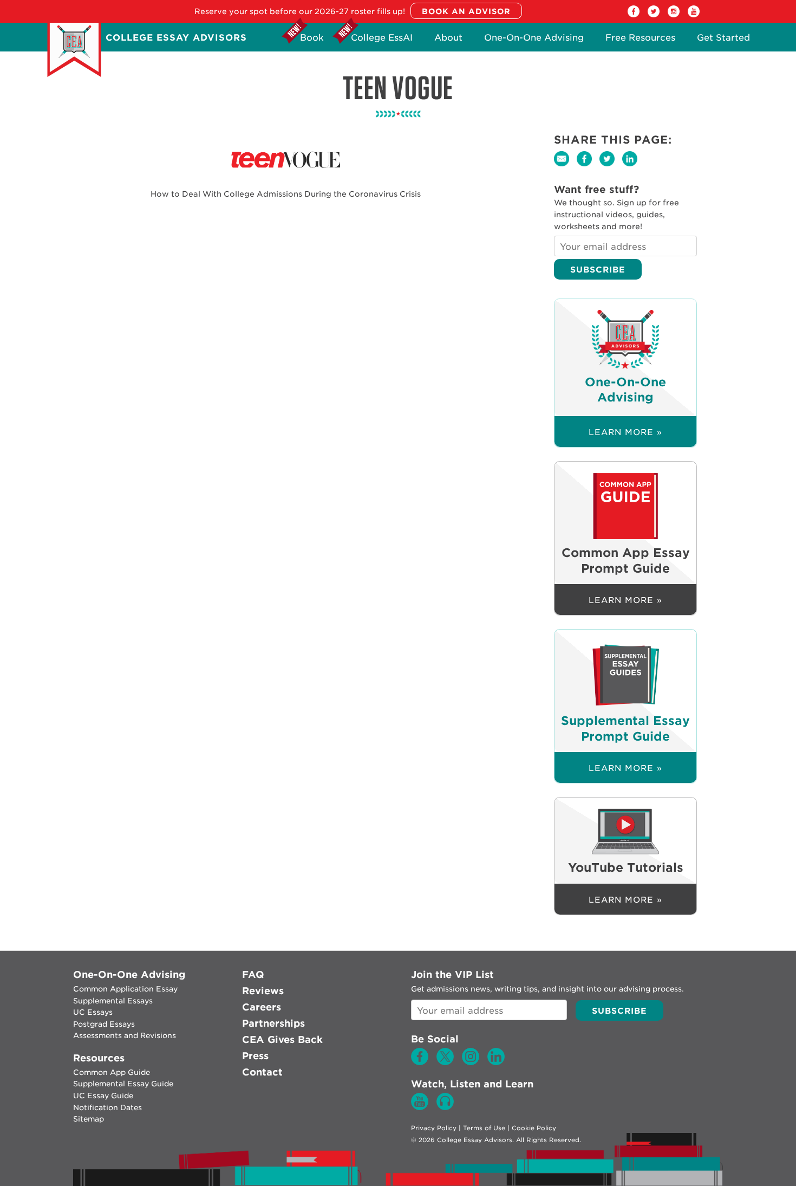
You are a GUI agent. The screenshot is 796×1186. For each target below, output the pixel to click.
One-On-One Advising (534, 40)
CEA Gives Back (282, 1039)
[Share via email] (565, 166)
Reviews (263, 990)
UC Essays (93, 1012)
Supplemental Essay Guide (123, 1083)
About (448, 40)
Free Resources (640, 40)
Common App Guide (111, 1072)
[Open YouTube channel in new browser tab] (694, 14)
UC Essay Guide (103, 1095)
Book (312, 40)
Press (255, 1055)
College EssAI (382, 40)
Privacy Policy (433, 1128)
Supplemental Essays (113, 1000)
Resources (99, 1058)
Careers (261, 1007)
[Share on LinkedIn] (632, 166)
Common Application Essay (125, 988)
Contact (262, 1072)
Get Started (723, 40)
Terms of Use (484, 1128)
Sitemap (88, 1118)
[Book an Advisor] (466, 11)
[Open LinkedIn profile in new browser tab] (496, 1062)
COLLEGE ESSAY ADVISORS (176, 38)
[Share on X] (610, 166)
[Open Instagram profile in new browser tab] (674, 14)
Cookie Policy (534, 1128)
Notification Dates (107, 1107)
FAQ (253, 974)
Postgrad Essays (104, 1024)
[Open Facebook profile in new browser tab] (634, 14)
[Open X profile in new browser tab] (654, 14)
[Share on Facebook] (588, 166)
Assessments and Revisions (124, 1035)
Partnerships (273, 1023)
